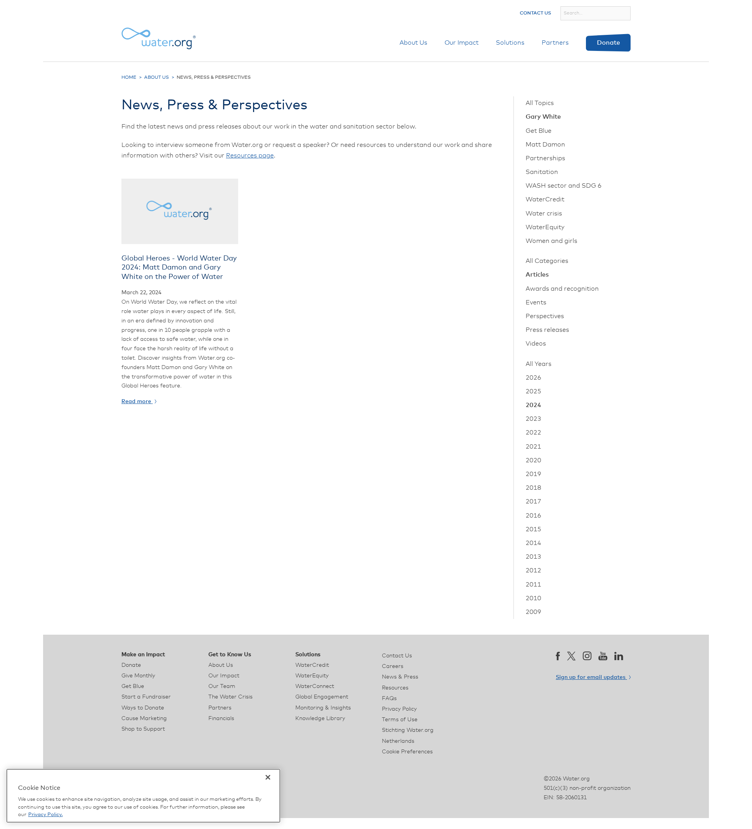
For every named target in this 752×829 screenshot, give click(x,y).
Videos (536, 343)
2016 (533, 515)
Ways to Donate (142, 708)
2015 (533, 529)
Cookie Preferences (407, 752)
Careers (392, 666)
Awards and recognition (562, 289)
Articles (537, 275)
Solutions (510, 43)
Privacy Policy (399, 709)
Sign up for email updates (591, 677)
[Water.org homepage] (158, 38)
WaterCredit (545, 199)
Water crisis (544, 213)
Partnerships (545, 158)
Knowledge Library (320, 718)
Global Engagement (321, 697)
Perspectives (545, 316)
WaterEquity (545, 227)
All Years (538, 364)
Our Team (221, 686)
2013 (533, 557)
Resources (395, 688)
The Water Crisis (230, 697)
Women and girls (551, 241)
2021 (533, 446)
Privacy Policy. (45, 814)
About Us (413, 43)
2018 (533, 488)
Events (536, 302)
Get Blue (538, 131)
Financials (221, 718)
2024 (533, 405)
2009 (533, 612)
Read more (137, 401)
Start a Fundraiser (146, 697)
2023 (533, 419)
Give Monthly (138, 676)
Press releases (547, 330)
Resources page (250, 155)
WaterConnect (314, 686)
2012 (533, 570)
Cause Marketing (144, 718)
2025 (533, 391)
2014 (533, 543)
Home (128, 77)
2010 (533, 598)
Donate (608, 43)
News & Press (400, 677)
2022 (533, 432)
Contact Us (535, 13)
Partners (555, 43)
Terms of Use (400, 719)
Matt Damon (545, 144)
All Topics (540, 103)
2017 (533, 501)
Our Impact (462, 43)
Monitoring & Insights (323, 708)
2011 (533, 584)
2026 (533, 378)
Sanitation (542, 172)
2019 (533, 474)
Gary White (543, 117)
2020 (533, 460)
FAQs (389, 698)
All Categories (547, 261)
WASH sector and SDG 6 (564, 186)
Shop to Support (143, 729)
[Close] (268, 777)
